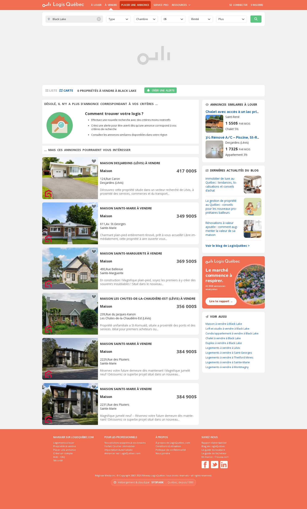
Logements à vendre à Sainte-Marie (228, 362)
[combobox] (118, 19)
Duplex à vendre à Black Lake (224, 343)
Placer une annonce (135, 5)
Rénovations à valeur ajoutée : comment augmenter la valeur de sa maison (222, 229)
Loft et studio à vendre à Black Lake (227, 328)
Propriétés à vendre (64, 446)
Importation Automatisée (118, 449)
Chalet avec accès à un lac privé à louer (240, 112)
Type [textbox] (112, 19)
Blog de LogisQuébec (213, 446)
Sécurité (58, 460)
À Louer (96, 5)
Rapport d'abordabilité (214, 442)
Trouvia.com (221, 456)
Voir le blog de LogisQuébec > (228, 246)
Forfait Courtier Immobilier (119, 446)
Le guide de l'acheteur (214, 453)
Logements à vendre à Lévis (223, 348)
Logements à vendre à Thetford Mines (229, 357)
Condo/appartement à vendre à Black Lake (232, 333)
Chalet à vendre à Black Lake (223, 338)
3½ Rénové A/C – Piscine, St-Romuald (238, 137)
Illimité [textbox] (195, 19)
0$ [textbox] (165, 19)
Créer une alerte (163, 90)
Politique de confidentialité (171, 449)
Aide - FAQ (59, 456)
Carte (68, 90)
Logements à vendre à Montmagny (227, 367)
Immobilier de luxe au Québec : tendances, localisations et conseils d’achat (221, 184)
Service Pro (161, 5)
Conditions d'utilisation (168, 446)
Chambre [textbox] (142, 19)
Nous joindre (163, 453)
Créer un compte (63, 453)
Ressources (180, 5)
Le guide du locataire (213, 449)
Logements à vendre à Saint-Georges (229, 352)
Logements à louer (63, 442)
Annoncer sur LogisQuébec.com (122, 453)
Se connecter (238, 5)
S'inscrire (257, 5)
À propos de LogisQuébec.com (173, 442)
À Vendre (111, 5)
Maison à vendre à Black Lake (224, 324)
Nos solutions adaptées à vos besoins (125, 442)
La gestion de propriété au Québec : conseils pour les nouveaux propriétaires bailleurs (221, 207)
